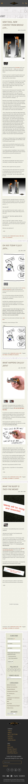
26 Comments (16, 628)
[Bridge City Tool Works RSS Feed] (18, 669)
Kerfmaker (17, 67)
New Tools (9, 703)
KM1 (20, 236)
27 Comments (16, 478)
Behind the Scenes (15, 236)
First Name (9, 643)
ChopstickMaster (11, 689)
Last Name (9, 648)
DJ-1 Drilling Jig (10, 693)
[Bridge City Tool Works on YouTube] (15, 669)
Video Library (10, 708)
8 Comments (16, 354)
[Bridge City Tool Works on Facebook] (8, 669)
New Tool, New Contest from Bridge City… (13, 25)
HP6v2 (8, 695)
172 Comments (9, 237)
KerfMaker (10, 354)
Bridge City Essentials (12, 687)
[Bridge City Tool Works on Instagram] (12, 669)
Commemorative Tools (12, 691)
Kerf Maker (5, 354)
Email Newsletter (12, 656)
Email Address (11, 639)
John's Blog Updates (13, 658)
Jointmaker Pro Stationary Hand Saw (13, 698)
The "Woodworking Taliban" (13, 705)
